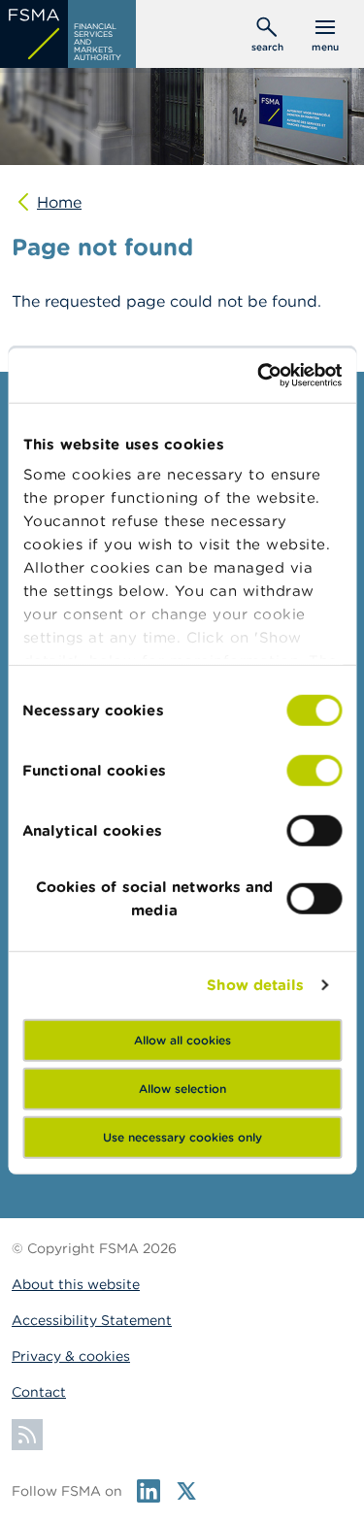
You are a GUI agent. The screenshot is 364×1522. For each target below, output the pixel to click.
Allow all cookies (182, 1039)
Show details (255, 985)
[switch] (314, 769)
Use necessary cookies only (182, 1136)
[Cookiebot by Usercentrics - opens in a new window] (259, 375)
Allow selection (182, 1087)
